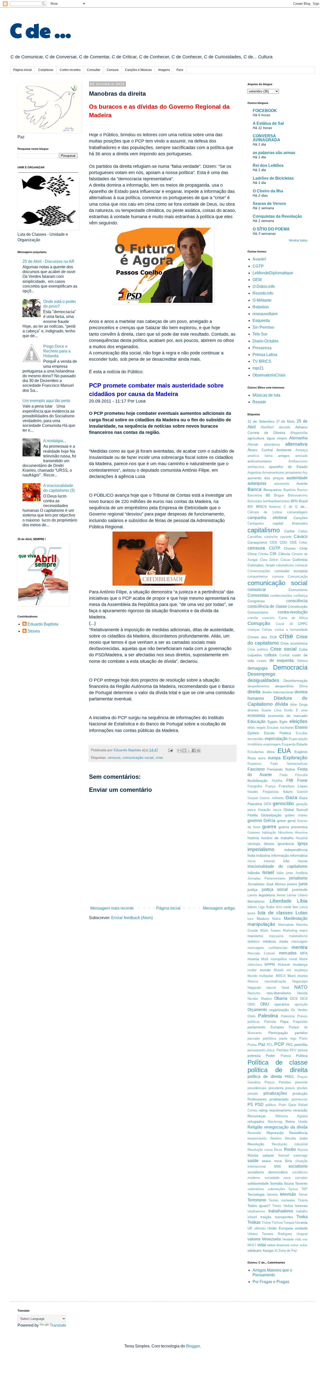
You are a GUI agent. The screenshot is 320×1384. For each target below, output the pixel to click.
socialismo (298, 1166)
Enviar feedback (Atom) (132, 918)
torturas (301, 1206)
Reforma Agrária (292, 1116)
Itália (280, 873)
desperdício (284, 686)
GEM (257, 280)
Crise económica (294, 643)
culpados (255, 655)
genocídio (283, 803)
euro (262, 758)
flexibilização (258, 781)
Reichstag (275, 1121)
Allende (253, 444)
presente (301, 1082)
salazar (268, 1155)
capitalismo (264, 530)
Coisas (285, 560)
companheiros (258, 576)
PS (250, 1104)
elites (251, 727)
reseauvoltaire (265, 314)
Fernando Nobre (281, 769)
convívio (268, 618)
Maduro (263, 919)
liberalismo (256, 901)
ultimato (260, 1228)
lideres (252, 907)
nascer (271, 987)
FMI (289, 780)
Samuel (283, 1155)
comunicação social (138, 758)
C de (288, 507)
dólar (293, 704)
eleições (299, 721)
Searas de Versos (269, 203)
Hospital (302, 838)
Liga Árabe (266, 907)
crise (159, 758)
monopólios (278, 959)
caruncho (271, 537)
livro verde (284, 907)
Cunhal (285, 655)
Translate (58, 1325)
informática (299, 855)
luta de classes (275, 912)
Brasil (303, 501)
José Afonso (276, 884)
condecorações (281, 595)
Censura (112, 70)
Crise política (258, 649)
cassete (286, 537)
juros (303, 884)
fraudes (253, 792)
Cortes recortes (70, 70)
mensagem (300, 941)
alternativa (296, 444)
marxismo (255, 936)
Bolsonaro (255, 501)
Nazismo (254, 993)
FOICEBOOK (265, 110)
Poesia (286, 1056)
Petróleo (282, 1050)
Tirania (303, 1200)
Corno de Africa (293, 618)
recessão (300, 1110)
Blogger (193, 1346)
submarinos (256, 1189)
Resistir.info (262, 293)
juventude (300, 890)
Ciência (284, 554)
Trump (266, 1222)
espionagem (272, 744)
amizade (301, 456)
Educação (257, 721)
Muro (292, 976)
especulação (276, 738)
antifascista (256, 467)
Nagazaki (254, 987)
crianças (254, 630)
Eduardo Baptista (43, 624)
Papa (284, 1022)
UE (250, 1228)
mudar (252, 970)
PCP (279, 1044)
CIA (273, 554)
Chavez (290, 548)
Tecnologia (256, 1194)
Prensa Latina (264, 354)
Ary (305, 472)
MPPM (269, 964)
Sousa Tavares (296, 1183)
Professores (257, 1099)
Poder (270, 1056)
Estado (302, 744)
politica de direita (278, 1069)
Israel (268, 872)
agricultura (256, 438)
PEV (293, 1050)
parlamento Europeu (266, 1027)
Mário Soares (270, 930)
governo (255, 820)
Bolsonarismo (298, 495)
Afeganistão (299, 433)
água (271, 438)
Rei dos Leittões (268, 165)
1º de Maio (285, 421)
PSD (259, 1104)
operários (281, 1004)
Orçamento (257, 1010)
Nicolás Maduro (260, 998)
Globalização (271, 815)
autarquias (257, 483)
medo (283, 941)
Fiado (284, 775)
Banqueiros (273, 490)
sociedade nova (277, 1178)
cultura (270, 655)
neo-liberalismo (279, 993)
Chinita (263, 554)
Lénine (291, 895)
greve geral (286, 821)
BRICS (261, 507)
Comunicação (298, 576)
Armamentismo (273, 472)
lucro (251, 913)
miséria (253, 959)
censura (114, 758)
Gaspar (253, 798)
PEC (289, 1045)
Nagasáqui (300, 981)
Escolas (302, 733)
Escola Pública (277, 733)
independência (296, 850)
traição (265, 1217)
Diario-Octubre (265, 341)
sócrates (301, 1178)
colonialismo (285, 565)
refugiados (256, 1121)
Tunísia (277, 1222)
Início (252, 861)
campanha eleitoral (267, 518)
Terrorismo (257, 1200)
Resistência (298, 1133)
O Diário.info (263, 286)
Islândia (254, 873)
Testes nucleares (282, 1200)
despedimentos (259, 686)
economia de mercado (288, 716)
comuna (278, 576)
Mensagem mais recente (112, 908)
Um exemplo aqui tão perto (46, 401)
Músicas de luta (266, 395)
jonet (289, 873)
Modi (264, 959)
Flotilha (277, 781)
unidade (301, 1228)
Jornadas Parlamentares (267, 878)
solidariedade (258, 1183)
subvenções (276, 1189)
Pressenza (262, 348)
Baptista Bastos (296, 490)
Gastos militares (272, 798)
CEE (293, 542)
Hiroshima (285, 832)
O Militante (262, 300)
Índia (251, 855)
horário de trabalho (277, 838)
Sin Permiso (263, 327)
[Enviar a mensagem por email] (179, 750)
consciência (297, 601)
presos (290, 1088)
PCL (270, 1045)
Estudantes (256, 752)
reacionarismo (280, 1110)
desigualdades (263, 680)
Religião (255, 1127)
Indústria (263, 855)
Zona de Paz (287, 1250)
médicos (269, 941)
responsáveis (257, 1138)
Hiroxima (301, 832)
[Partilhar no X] (189, 750)
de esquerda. (282, 660)
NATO (301, 987)
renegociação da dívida (286, 1127)
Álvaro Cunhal (260, 450)
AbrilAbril (267, 427)
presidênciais (257, 1088)
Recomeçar (257, 1116)
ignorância (286, 844)
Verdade (288, 1239)
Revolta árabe (296, 1138)
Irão (286, 861)
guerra (269, 826)
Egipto (273, 722)
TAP (304, 1189)
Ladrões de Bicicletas (273, 178)
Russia (303, 1150)
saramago (300, 1155)
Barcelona (255, 495)
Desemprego (262, 674)
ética (270, 752)
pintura (303, 1050)
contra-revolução (293, 612)
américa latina (260, 456)
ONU (264, 1004)
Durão (288, 710)
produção (300, 1093)
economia (256, 715)
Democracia (290, 667)
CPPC (303, 624)
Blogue (279, 495)
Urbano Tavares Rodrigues (270, 1234)
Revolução (256, 1144)
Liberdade (281, 901)
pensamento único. (261, 1050)
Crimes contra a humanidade (285, 630)
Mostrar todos (298, 240)
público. (271, 1105)
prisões (302, 1088)
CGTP (258, 266)
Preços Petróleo (277, 1082)
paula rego (287, 1038)
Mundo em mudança (291, 970)
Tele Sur (259, 334)
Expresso (254, 764)
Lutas (302, 912)
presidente (276, 1088)
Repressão (275, 1133)
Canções (301, 518)
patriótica (269, 1038)
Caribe (289, 531)
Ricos (278, 1150)
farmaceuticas (297, 764)
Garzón (302, 792)
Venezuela (271, 1239)
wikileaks (255, 1250)
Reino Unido (297, 1121)
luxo (251, 919)
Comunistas (258, 595)
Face (179, 70)
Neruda (302, 993)
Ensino (301, 727)
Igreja (303, 843)
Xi (276, 1250)
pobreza (254, 1056)
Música (253, 981)
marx (304, 930)
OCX (304, 998)
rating (263, 1110)
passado (254, 1038)
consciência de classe (267, 606)
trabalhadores (280, 1211)
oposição (301, 1004)
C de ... (40, 30)
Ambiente (284, 450)
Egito (284, 722)
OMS (251, 1004)
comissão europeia (291, 571)
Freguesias (271, 792)
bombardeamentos (276, 501)
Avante (302, 483)
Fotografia (255, 786)
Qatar (292, 1105)
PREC (289, 1077)
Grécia (269, 820)
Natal (285, 987)
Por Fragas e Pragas (270, 1282)
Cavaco (301, 536)
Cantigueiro (256, 523)
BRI (250, 507)
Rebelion (260, 307)
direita (254, 691)
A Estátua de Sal (268, 123)
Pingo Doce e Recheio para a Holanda (56, 351)
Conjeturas (45, 70)
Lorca (304, 907)
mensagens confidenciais (268, 948)
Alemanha (298, 438)
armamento (293, 472)
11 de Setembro (261, 421)
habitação (269, 832)
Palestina (268, 1015)
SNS (277, 1166)
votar (261, 1245)
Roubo (290, 1149)
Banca (255, 489)
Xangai (268, 1250)
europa (274, 758)
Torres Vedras (282, 1206)
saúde (253, 1161)
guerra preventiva (293, 827)
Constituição (298, 606)
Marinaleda (286, 925)
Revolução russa (260, 1150)
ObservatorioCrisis (269, 375)
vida (298, 1239)
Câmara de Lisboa (265, 512)
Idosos (269, 844)
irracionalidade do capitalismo (278, 866)
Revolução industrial (290, 1144)
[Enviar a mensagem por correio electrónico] (170, 750)
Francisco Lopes (293, 786)
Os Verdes (299, 1010)
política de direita (265, 1076)
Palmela (270, 1022)
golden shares (296, 815)
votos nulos (299, 1245)
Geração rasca (269, 810)
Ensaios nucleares (280, 727)
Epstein (253, 733)
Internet (269, 861)
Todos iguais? (259, 1206)
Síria (288, 1161)
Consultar (93, 70)
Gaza (291, 797)
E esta (302, 710)
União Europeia (280, 1228)
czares (261, 661)
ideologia (254, 844)
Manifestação (296, 918)
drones (253, 710)
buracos (275, 507)
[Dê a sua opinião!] (184, 750)
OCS (294, 998)
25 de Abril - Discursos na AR (48, 261)
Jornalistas (256, 884)
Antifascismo (298, 461)
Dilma (303, 686)
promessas (300, 1099)
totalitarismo (256, 1211)
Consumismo (258, 612)
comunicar (257, 589)
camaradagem (297, 512)
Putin (282, 1105)
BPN (294, 501)
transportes (284, 1217)
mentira (300, 947)
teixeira (272, 1194)
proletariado (279, 1099)
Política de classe (278, 1062)
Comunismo (298, 590)
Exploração (295, 757)
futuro (287, 792)
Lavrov (252, 895)
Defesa (302, 661)
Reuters (276, 1138)
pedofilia (301, 1045)
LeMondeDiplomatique (272, 273)
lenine (281, 895)
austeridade (297, 478)
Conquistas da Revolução (277, 216)
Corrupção (259, 623)
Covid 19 (284, 624)
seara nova (272, 1161)
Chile (304, 548)
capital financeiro (290, 523)
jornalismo (298, 878)
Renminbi (254, 1133)
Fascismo (256, 769)
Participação (278, 1033)
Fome (302, 780)
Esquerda (261, 320)
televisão (288, 1194)
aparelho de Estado (288, 467)
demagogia (258, 668)
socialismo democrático (268, 1172)
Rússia (253, 1155)
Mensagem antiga (219, 908)
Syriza (293, 1189)
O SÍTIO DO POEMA (271, 229)
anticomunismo (260, 461)
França (271, 786)
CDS (273, 542)
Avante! (259, 259)
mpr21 (258, 368)
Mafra (276, 919)
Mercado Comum (261, 953)
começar (301, 565)
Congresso (256, 601)
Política (302, 1056)
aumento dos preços (266, 478)
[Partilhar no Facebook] (193, 750)
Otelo (251, 1016)
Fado (274, 764)
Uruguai (302, 1234)
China (252, 554)
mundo (265, 970)
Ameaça (302, 450)
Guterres (254, 832)
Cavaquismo (257, 542)
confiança (301, 595)
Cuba (303, 649)
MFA (304, 953)
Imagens (164, 70)
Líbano (303, 895)
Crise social (283, 649)
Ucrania (301, 1222)
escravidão (255, 739)
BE (268, 495)
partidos (301, 1033)
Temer (303, 1194)
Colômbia (300, 560)
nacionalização (275, 981)
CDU (283, 542)
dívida (281, 704)
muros (303, 976)
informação (280, 855)
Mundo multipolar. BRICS (267, 976)
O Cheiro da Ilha (268, 191)
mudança (300, 964)
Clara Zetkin (269, 560)
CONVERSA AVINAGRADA (266, 138)
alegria (282, 438)
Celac (303, 542)
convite (253, 618)
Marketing (290, 930)
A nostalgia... (54, 441)
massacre (276, 936)
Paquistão (300, 1022)
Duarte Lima (271, 710)
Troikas (254, 1222)
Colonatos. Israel (261, 565)
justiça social (275, 889)
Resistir (259, 402)
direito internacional (277, 692)
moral (293, 959)
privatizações (275, 1093)
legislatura (267, 895)
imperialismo (261, 849)
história (253, 838)
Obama (280, 998)
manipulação (261, 924)
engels (261, 727)
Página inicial (22, 70)
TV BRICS (261, 361)
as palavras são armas (274, 153)
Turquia (289, 1222)
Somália (276, 1183)
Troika (302, 1217)
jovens (292, 884)
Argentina (254, 472)
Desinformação (296, 681)
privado (253, 1093)
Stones (34, 631)
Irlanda (303, 861)
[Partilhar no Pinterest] (198, 750)
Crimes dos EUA (262, 637)
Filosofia (301, 775)
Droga (303, 704)
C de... (301, 507)
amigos (284, 456)
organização (279, 1010)
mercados (287, 953)
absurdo (284, 427)
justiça (253, 890)
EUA (284, 750)
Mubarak (284, 964)
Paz (261, 1044)
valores (254, 1239)
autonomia (281, 483)
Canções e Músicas (138, 70)
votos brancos (278, 1245)
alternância (272, 444)
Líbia (302, 901)
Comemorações (259, 571)
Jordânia (301, 873)
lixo (295, 907)
